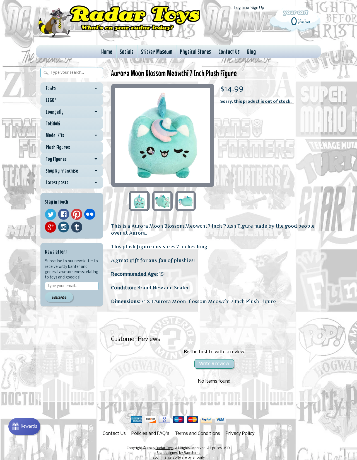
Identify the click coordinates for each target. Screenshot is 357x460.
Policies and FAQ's (150, 433)
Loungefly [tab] (55, 112)
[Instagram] (63, 227)
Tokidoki (53, 123)
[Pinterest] (76, 214)
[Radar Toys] (119, 36)
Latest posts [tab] (57, 182)
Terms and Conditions (197, 433)
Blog (251, 51)
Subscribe (59, 297)
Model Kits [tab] (55, 135)
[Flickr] (89, 214)
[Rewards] (24, 426)
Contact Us (229, 51)
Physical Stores (195, 51)
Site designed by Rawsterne (178, 453)
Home (106, 51)
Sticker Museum (156, 51)
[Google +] (50, 227)
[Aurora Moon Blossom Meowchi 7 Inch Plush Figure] (139, 201)
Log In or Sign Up (249, 8)
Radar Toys (164, 448)
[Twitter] (50, 214)
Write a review (214, 363)
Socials (126, 51)
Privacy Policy (240, 433)
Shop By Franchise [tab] (62, 171)
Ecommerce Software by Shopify (179, 457)
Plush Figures (58, 147)
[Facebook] (63, 214)
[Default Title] (162, 135)
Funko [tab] (51, 88)
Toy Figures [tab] (56, 159)
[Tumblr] (76, 227)
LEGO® (51, 100)
